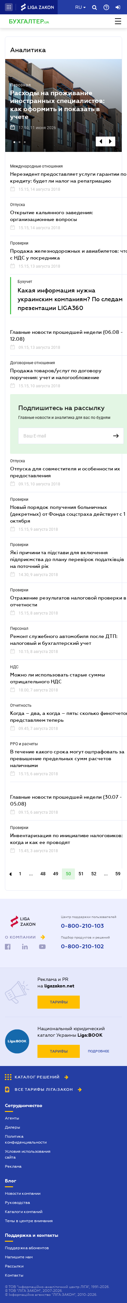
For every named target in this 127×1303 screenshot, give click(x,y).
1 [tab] (15, 142)
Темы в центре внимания (29, 1221)
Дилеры (12, 1127)
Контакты (14, 1275)
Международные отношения (36, 166)
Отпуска (17, 204)
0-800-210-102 (82, 947)
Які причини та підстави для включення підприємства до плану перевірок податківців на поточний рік (67, 559)
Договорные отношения (32, 363)
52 (93, 873)
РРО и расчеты (24, 744)
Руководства (17, 1202)
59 (117, 873)
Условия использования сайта (27, 1154)
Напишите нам (19, 1257)
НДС (14, 667)
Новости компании (22, 1193)
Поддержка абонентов (27, 1248)
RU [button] (78, 7)
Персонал (20, 85)
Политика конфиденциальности (26, 1139)
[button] (9, 7)
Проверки (19, 243)
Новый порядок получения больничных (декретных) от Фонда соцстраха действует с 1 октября (67, 514)
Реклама (13, 1166)
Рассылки (14, 1266)
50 (68, 873)
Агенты (12, 1118)
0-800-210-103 (82, 926)
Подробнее (98, 1051)
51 (81, 873)
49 (55, 873)
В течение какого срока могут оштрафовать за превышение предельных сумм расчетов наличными (67, 758)
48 (43, 873)
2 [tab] (20, 142)
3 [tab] (25, 142)
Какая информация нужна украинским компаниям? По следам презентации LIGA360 (70, 299)
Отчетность (21, 705)
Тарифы (59, 1002)
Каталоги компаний (23, 1211)
